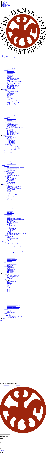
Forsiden (3, 347)
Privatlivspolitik (3, 365)
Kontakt (3, 348)
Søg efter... (12, 433)
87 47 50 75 (4, 356)
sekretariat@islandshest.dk (7, 357)
